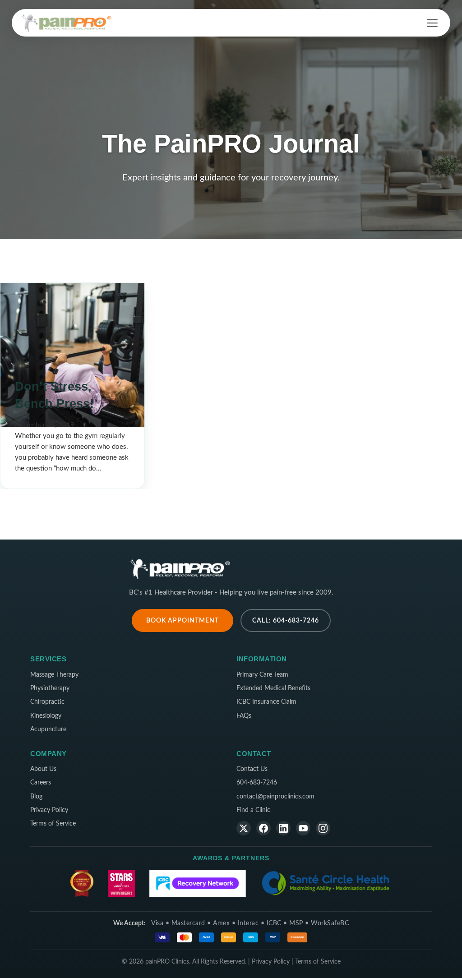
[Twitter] (243, 828)
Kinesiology (45, 716)
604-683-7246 (256, 783)
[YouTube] (303, 828)
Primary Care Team (262, 675)
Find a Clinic (253, 810)
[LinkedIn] (283, 828)
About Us (43, 769)
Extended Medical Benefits (273, 688)
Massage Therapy (54, 675)
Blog (36, 796)
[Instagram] (323, 828)
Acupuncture (48, 729)
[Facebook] (263, 828)
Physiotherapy (49, 688)
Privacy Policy (49, 810)
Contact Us (252, 769)
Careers (40, 783)
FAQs (243, 716)
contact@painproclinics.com (275, 796)
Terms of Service (53, 824)
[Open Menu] (432, 23)
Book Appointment (182, 620)
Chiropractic (47, 702)
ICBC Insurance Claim (266, 702)
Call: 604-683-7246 (285, 620)
